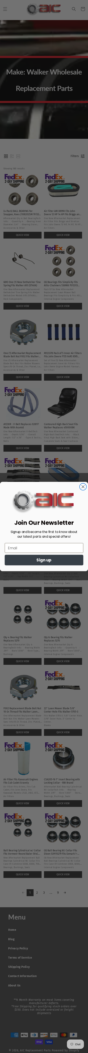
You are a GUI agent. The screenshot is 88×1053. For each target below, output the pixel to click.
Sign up (44, 560)
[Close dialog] (83, 486)
